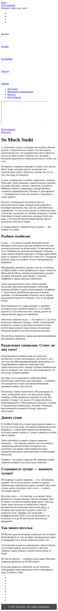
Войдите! (6, 132)
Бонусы (11, 94)
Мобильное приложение (20, 91)
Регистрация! (8, 5)
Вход (3, 2)
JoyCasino (12, 89)
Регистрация (14, 97)
